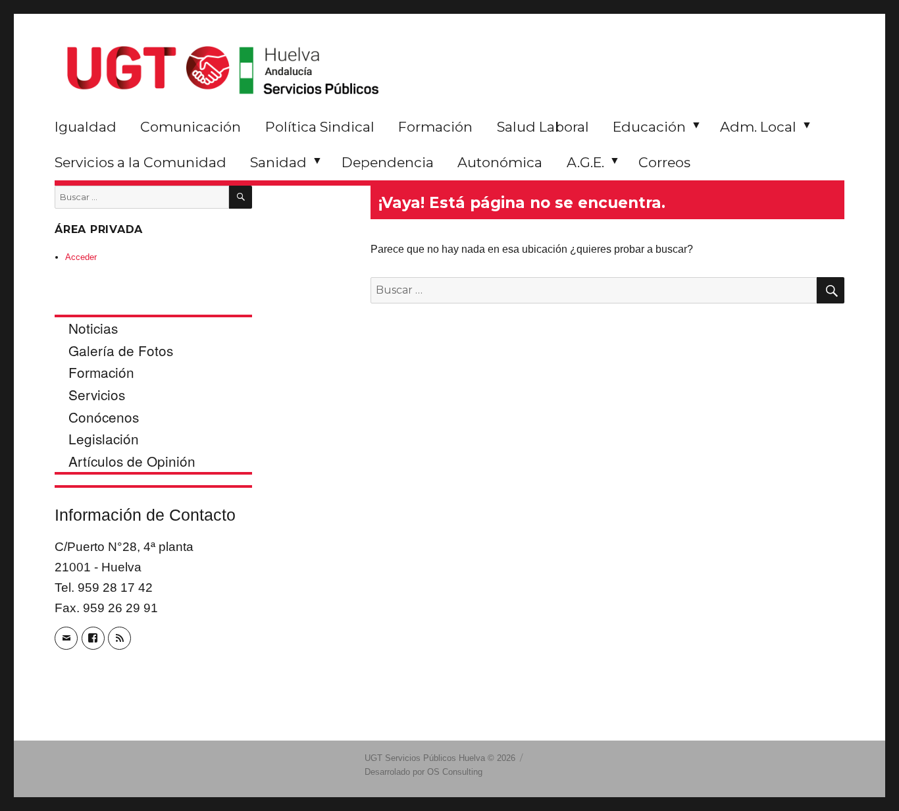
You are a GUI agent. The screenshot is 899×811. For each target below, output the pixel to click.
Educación (649, 126)
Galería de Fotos (120, 350)
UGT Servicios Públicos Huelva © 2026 (440, 758)
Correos (664, 162)
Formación (435, 126)
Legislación (103, 438)
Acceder (81, 257)
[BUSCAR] (240, 197)
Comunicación (190, 126)
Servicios (96, 394)
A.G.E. (585, 162)
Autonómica (499, 162)
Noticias (93, 328)
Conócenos (103, 417)
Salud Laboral (543, 126)
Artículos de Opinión (131, 461)
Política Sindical (319, 126)
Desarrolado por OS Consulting (423, 772)
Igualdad (85, 126)
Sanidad (278, 162)
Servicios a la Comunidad (140, 162)
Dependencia (388, 162)
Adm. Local (758, 126)
